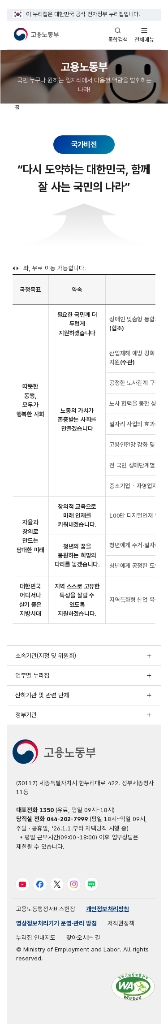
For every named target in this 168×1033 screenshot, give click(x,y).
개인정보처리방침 (107, 908)
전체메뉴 (144, 35)
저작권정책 (121, 923)
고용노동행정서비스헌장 (45, 908)
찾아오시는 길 (83, 937)
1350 (46, 809)
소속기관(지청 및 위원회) (45, 655)
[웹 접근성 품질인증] (133, 986)
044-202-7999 (67, 818)
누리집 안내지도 (36, 937)
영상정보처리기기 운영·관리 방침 (56, 923)
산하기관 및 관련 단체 (42, 695)
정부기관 (26, 714)
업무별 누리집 (32, 675)
